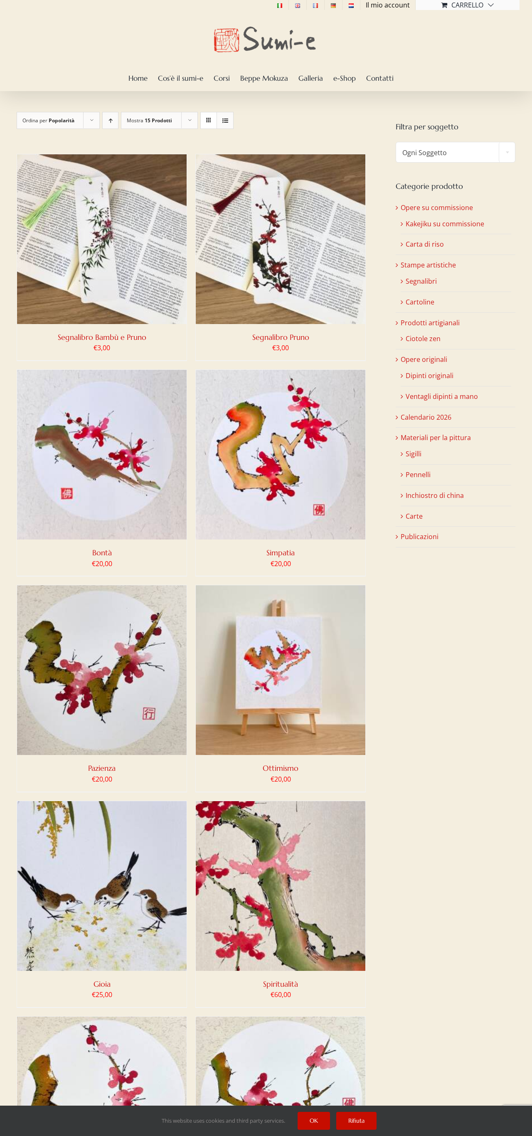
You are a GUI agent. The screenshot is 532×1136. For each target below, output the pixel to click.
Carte (414, 516)
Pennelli (418, 474)
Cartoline (420, 302)
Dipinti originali (429, 375)
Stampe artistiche (428, 265)
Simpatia (280, 552)
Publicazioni (419, 536)
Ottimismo (280, 768)
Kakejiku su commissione (445, 223)
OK (314, 1120)
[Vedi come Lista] (225, 120)
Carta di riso (425, 244)
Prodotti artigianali (430, 322)
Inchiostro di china (435, 495)
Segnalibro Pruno (280, 337)
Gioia (102, 984)
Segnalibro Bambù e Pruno (102, 337)
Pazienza (102, 768)
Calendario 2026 (426, 417)
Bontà (102, 552)
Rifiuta (356, 1120)
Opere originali (424, 359)
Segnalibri (421, 281)
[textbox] (455, 152)
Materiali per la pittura (436, 437)
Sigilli (413, 453)
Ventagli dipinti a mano (442, 396)
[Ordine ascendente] (110, 120)
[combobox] (455, 152)
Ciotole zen (423, 338)
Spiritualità (280, 984)
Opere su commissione (437, 207)
